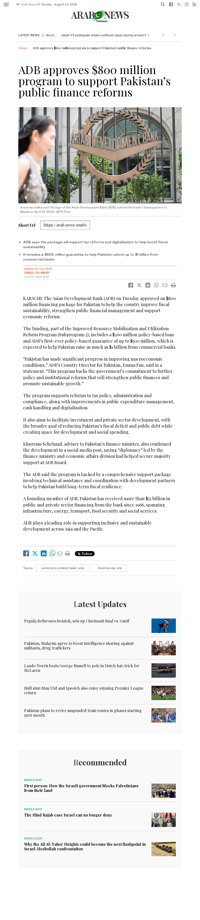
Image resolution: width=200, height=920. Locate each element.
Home (22, 48)
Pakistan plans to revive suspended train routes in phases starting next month (83, 713)
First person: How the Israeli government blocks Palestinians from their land (81, 788)
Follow (86, 554)
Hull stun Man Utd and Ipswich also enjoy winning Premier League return (83, 690)
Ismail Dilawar (36, 272)
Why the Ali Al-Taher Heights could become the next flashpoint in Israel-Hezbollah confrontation (85, 846)
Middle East (33, 780)
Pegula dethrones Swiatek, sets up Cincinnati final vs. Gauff (76, 620)
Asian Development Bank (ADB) (62, 568)
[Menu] (6, 4)
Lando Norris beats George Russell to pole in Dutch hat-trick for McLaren (82, 668)
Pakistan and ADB (110, 568)
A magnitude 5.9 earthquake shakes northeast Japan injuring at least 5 (110, 35)
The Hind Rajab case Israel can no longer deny (68, 814)
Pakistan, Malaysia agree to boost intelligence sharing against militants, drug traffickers (79, 645)
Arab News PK (30, 4)
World (50, 35)
